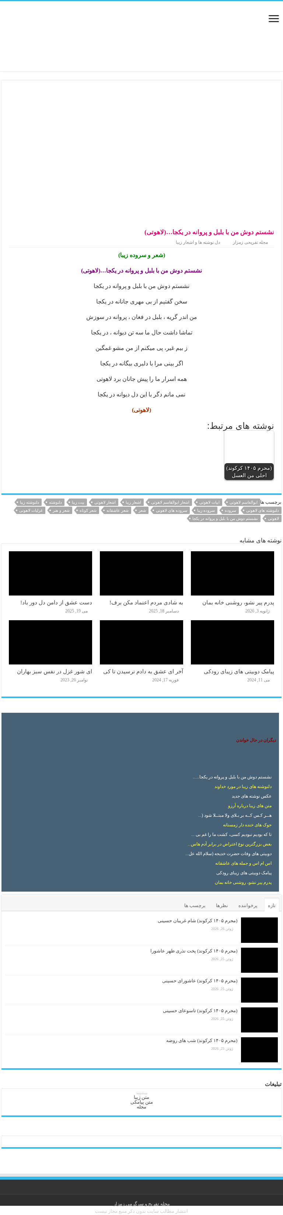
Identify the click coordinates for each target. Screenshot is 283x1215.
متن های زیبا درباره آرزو (250, 805)
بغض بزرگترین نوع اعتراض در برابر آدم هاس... (230, 844)
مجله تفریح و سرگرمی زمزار (141, 1204)
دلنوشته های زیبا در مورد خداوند (243, 786)
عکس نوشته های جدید (252, 796)
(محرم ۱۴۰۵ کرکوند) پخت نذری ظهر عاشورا (193, 951)
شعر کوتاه (88, 510)
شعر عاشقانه (117, 510)
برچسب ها (195, 905)
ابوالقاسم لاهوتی (244, 502)
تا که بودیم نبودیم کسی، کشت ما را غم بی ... (231, 834)
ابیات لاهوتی (209, 502)
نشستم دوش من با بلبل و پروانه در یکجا (225, 518)
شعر (142, 510)
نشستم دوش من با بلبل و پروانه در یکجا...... (232, 777)
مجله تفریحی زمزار (250, 242)
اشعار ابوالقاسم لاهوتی (170, 502)
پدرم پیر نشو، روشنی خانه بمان (238, 602)
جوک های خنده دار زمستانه (247, 824)
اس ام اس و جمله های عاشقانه (243, 863)
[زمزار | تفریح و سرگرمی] (141, 35)
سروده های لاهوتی (171, 510)
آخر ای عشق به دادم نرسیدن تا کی (143, 671)
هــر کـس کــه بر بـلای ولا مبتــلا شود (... (235, 815)
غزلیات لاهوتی (31, 510)
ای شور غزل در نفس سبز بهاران (54, 671)
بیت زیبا (78, 502)
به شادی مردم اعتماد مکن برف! (146, 602)
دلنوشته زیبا (29, 502)
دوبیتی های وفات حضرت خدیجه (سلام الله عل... (228, 853)
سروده (230, 510)
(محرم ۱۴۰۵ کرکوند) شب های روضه (201, 1040)
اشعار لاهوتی (105, 502)
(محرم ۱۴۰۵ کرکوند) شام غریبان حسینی (197, 920)
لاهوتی (273, 518)
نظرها (222, 905)
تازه (272, 905)
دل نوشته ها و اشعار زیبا (198, 242)
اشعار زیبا (133, 502)
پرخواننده (248, 905)
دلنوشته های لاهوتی (262, 510)
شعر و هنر (61, 510)
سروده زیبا (206, 510)
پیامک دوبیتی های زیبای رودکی (239, 671)
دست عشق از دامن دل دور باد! (56, 602)
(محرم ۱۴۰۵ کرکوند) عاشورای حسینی (199, 980)
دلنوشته (55, 502)
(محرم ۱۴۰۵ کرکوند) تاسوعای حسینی (200, 1010)
